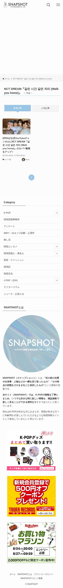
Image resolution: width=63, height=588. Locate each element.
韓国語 (7, 266)
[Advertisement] (31, 43)
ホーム (13, 574)
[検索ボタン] (48, 5)
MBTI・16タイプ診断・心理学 (19, 233)
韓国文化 (8, 273)
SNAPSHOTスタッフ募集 (31, 578)
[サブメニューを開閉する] (57, 212)
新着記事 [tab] (17, 108)
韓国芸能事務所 (12, 219)
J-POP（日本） (11, 280)
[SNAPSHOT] (15, 5)
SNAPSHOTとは (24, 574)
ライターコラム (12, 287)
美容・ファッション (14, 260)
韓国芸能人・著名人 (14, 253)
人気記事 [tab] (45, 108)
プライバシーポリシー (43, 574)
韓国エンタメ (10, 246)
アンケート (9, 226)
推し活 (7, 239)
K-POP (7, 212)
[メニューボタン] (58, 5)
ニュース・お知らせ (14, 294)
